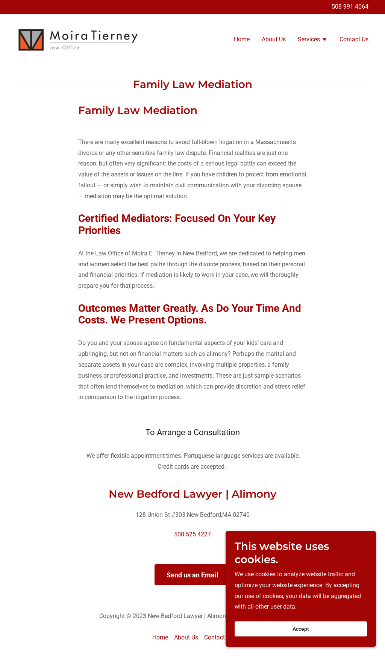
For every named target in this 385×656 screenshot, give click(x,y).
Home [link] (242, 39)
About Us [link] (274, 39)
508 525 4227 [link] (192, 534)
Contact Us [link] (354, 39)
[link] (78, 39)
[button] (312, 40)
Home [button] (160, 637)
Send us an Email (192, 575)
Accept (301, 629)
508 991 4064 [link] (350, 6)
